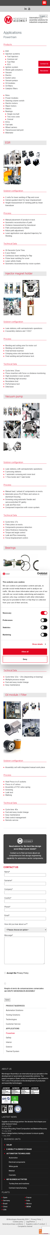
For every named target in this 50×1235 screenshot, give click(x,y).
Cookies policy (18, 1222)
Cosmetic (12, 1175)
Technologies (11, 1019)
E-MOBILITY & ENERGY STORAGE (19, 1149)
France (28, 1197)
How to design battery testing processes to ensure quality (23, 1133)
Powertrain (10, 1033)
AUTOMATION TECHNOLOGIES (18, 1153)
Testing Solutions (13, 1015)
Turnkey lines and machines (19, 1184)
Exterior (9, 1047)
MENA (28, 1207)
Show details (37, 644)
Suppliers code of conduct (35, 1224)
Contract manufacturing (18, 1188)
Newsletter (44, 71)
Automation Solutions (14, 1010)
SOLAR (9, 1145)
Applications (12, 1028)
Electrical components (17, 1162)
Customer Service (13, 1024)
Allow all (25, 652)
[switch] (44, 620)
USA (4, 1210)
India (28, 1200)
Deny (25, 659)
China (5, 1207)
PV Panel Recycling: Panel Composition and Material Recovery (24, 1129)
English (43, 16)
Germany (6, 1200)
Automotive (13, 1158)
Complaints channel (25, 1226)
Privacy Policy (22, 973)
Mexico (29, 1203)
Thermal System (12, 1051)
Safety (8, 1038)
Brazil (5, 1203)
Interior (9, 1042)
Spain (5, 1197)
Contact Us (44, 64)
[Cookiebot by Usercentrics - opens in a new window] (37, 573)
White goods (13, 1166)
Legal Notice (30, 1222)
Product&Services (15, 1006)
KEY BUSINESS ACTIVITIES (17, 1179)
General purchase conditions (12, 1224)
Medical (12, 1171)
